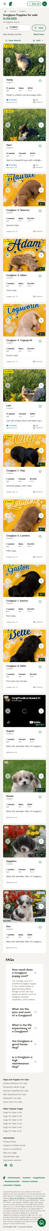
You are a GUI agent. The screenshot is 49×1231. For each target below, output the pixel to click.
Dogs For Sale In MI (12, 1127)
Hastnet (26, 1178)
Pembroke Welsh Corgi (14, 1087)
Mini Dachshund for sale (14, 1094)
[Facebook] (5, 1165)
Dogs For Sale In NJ (12, 1123)
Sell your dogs (10, 1153)
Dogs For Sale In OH (12, 1120)
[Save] (40, 81)
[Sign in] (44, 3)
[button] (24, 60)
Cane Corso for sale (12, 1102)
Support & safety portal (14, 1145)
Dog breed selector (12, 1160)
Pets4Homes (14, 1178)
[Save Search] (42, 1222)
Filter (41, 28)
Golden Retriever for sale (15, 1083)
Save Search (15, 40)
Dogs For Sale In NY (12, 1116)
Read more (39, 34)
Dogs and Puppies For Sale (16, 1079)
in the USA (10, 18)
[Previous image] (7, 60)
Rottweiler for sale (12, 1098)
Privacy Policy (9, 1141)
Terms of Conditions (17, 1198)
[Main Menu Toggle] (4, 3)
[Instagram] (11, 1165)
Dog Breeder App (11, 1156)
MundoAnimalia (12, 1181)
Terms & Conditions (12, 1149)
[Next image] (41, 60)
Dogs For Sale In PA (12, 1112)
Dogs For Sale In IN (12, 1131)
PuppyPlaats (39, 1178)
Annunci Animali (30, 1181)
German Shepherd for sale (15, 1091)
